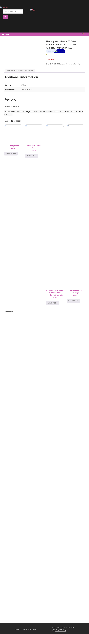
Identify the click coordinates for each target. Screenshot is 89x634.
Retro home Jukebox (15, 391)
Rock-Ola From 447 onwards (18, 440)
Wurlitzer (11, 466)
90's (10, 360)
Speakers (11, 418)
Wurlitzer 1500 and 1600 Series (19, 507)
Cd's (10, 388)
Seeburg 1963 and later (16, 552)
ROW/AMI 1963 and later (17, 566)
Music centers (12, 394)
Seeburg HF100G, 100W (17, 544)
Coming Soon (11, 322)
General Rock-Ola (14, 454)
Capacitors (12, 421)
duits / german (14, 383)
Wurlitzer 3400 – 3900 (16, 490)
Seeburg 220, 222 (14, 549)
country (12, 377)
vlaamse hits (13, 357)
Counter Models (14, 521)
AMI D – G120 (13, 583)
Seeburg (11, 524)
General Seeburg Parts (16, 558)
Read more (11, 153)
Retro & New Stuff (13, 330)
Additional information (15, 71)
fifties (11, 374)
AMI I (10, 574)
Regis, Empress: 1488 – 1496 (18, 446)
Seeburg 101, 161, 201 (16, 555)
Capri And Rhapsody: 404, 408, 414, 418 (22, 451)
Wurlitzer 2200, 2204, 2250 (18, 485)
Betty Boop (10, 316)
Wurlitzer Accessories (14, 602)
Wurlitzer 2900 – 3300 (16, 471)
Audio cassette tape (15, 344)
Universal (11, 410)
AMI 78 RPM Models (15, 585)
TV (8, 333)
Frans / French (14, 355)
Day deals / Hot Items (14, 325)
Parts (7, 402)
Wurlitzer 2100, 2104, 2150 (18, 488)
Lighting (11, 426)
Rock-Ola (11, 432)
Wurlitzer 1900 (13, 499)
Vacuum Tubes (14, 424)
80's (11, 366)
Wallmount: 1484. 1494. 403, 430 (20, 435)
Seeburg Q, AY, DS (15, 532)
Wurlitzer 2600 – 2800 (16, 474)
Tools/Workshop (14, 415)
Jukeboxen (10, 591)
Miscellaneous (12, 407)
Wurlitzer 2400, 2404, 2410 (18, 479)
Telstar (12, 352)
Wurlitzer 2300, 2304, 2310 (18, 482)
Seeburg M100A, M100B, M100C (20, 535)
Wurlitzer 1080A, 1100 (16, 513)
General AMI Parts (15, 588)
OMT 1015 (12, 468)
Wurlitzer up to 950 (15, 496)
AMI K (10, 569)
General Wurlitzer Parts (16, 519)
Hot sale (12, 363)
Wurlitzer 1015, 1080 (15, 516)
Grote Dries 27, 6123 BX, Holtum (65, 627)
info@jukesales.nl (60, 631)
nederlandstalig (15, 386)
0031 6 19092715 (59, 629)
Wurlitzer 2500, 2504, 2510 (18, 476)
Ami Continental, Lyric (16, 563)
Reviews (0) (29, 71)
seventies (13, 369)
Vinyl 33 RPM (13, 346)
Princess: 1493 (13, 449)
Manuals (10, 319)
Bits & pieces (13, 412)
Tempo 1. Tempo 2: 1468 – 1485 (20, 437)
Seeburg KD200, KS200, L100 (19, 538)
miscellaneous (12, 338)
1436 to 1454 (13, 463)
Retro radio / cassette (15, 400)
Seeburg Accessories (14, 599)
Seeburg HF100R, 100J (16, 541)
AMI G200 (12, 580)
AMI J (10, 571)
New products (11, 328)
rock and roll (13, 380)
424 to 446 (12, 457)
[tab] (14, 71)
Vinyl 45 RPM (13, 349)
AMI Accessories (13, 596)
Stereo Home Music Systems (18, 527)
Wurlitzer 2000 (13, 493)
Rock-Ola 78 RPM (14, 443)
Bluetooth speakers (14, 336)
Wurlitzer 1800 (13, 502)
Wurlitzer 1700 (13, 505)
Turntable (11, 397)
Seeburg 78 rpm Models (16, 546)
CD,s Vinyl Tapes (14, 341)
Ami (9, 561)
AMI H (11, 577)
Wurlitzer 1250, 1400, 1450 (17, 510)
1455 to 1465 (13, 460)
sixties (12, 371)
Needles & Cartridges (73, 64)
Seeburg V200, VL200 (16, 530)
